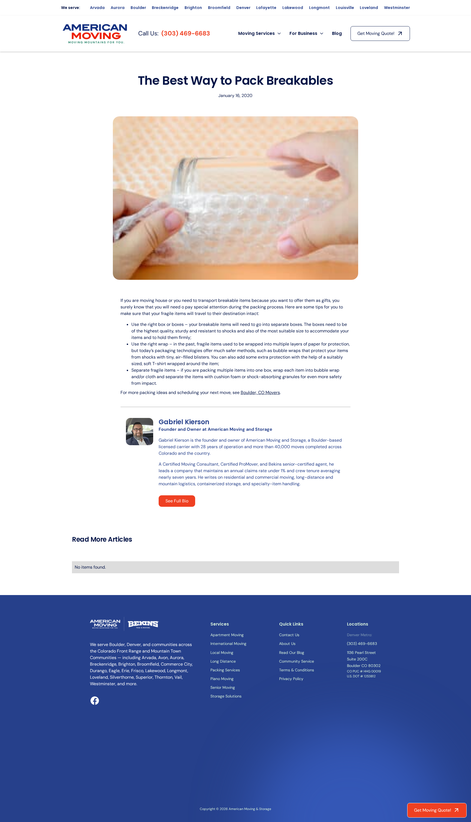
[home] (95, 33)
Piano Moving (222, 678)
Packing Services (225, 670)
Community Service (296, 661)
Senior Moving (222, 687)
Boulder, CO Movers (260, 392)
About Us (287, 643)
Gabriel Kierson (184, 421)
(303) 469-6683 (185, 33)
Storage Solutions (225, 696)
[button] (259, 33)
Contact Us (289, 634)
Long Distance (223, 661)
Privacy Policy (291, 678)
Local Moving (221, 652)
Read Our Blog (291, 652)
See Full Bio (176, 501)
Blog (337, 33)
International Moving (228, 643)
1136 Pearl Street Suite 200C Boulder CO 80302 (364, 659)
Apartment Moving (227, 634)
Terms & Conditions (296, 670)
